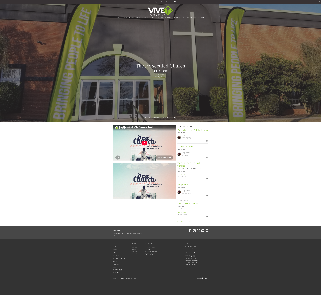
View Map (115, 235)
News (138, 18)
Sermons (168, 18)
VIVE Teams (148, 249)
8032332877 (193, 246)
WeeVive (147, 246)
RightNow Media (157, 18)
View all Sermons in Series (185, 222)
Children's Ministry (150, 248)
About (125, 18)
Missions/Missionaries (151, 251)
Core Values (134, 251)
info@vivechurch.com (196, 249)
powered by (201, 280)
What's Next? (191, 18)
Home (118, 18)
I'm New (133, 249)
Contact (176, 18)
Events (131, 18)
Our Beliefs (134, 253)
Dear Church (156, 117)
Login (135, 278)
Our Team (134, 248)
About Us (134, 246)
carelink (201, 18)
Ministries (145, 18)
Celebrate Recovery (150, 253)
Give (183, 18)
